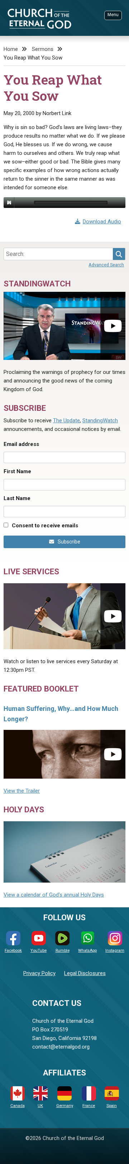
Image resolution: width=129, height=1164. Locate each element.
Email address (21, 444)
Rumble (63, 950)
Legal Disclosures (85, 973)
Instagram (114, 950)
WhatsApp (87, 950)
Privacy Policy (39, 973)
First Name (17, 471)
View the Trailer (22, 791)
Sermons (42, 49)
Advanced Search (106, 264)
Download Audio (102, 221)
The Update (66, 420)
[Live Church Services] (64, 616)
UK (40, 1105)
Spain (111, 1105)
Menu (113, 14)
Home (11, 49)
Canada (17, 1105)
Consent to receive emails (45, 525)
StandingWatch (100, 420)
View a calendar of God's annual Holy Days (54, 895)
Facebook (13, 950)
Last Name (17, 498)
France (88, 1105)
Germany (64, 1105)
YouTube (38, 950)
